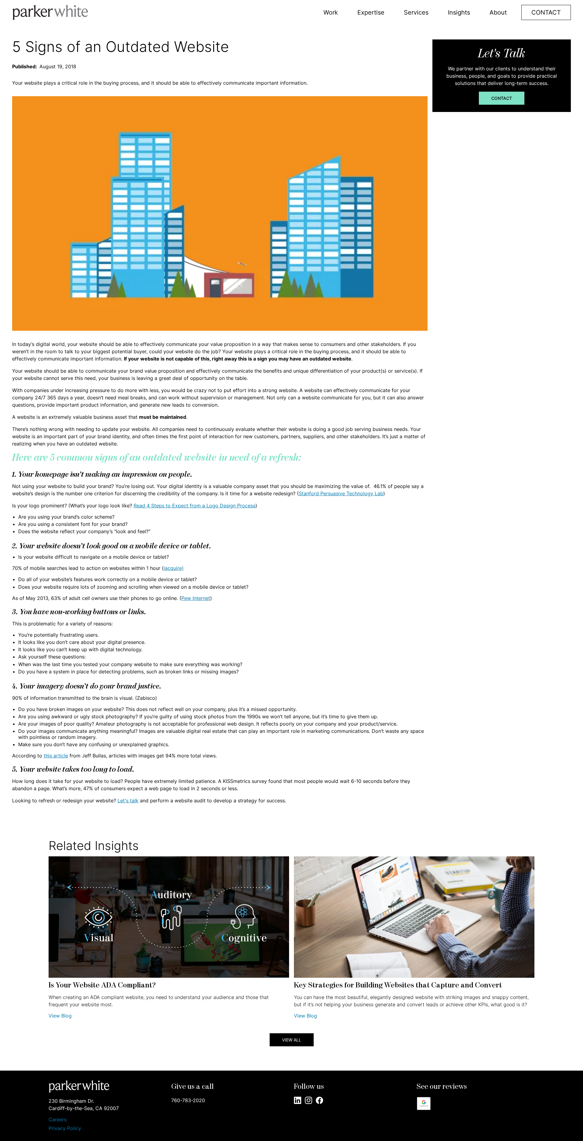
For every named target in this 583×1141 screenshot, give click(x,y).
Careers (57, 1119)
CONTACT (546, 12)
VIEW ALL (291, 1039)
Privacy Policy (65, 1128)
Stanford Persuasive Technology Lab (341, 493)
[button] (331, 12)
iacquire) (174, 568)
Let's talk (128, 800)
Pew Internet (195, 598)
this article (56, 756)
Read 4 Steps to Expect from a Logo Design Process (194, 506)
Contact (501, 98)
